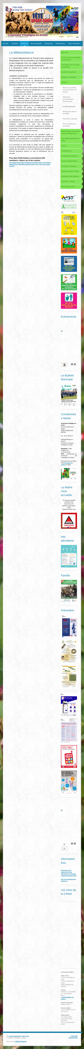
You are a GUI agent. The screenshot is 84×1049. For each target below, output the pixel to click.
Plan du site (25, 1036)
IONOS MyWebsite (21, 1041)
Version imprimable (14, 1036)
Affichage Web (73, 1037)
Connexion (74, 1036)
